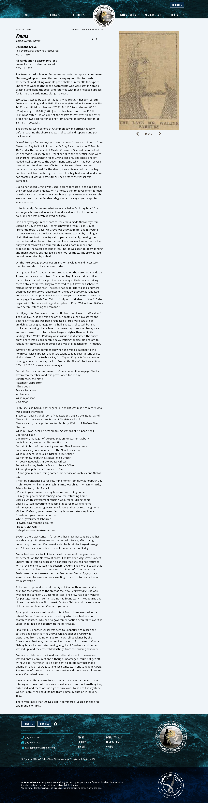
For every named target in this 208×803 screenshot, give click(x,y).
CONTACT (110, 746)
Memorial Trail (153, 15)
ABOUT (81, 737)
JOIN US (44, 724)
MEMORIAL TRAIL (113, 742)
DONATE (177, 5)
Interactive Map (128, 15)
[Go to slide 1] (146, 134)
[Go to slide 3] (151, 134)
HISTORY (82, 742)
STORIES (81, 746)
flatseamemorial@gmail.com (40, 747)
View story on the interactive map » (87, 30)
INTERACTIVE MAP (114, 737)
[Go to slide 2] (149, 134)
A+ (97, 39)
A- (93, 39)
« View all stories (23, 30)
